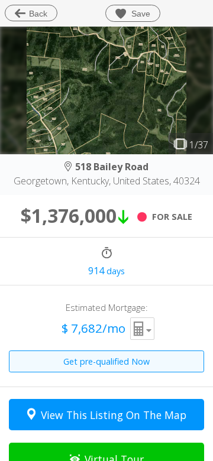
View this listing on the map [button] (113, 415)
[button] (142, 328)
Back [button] (38, 13)
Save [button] (139, 13)
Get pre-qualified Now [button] (106, 361)
